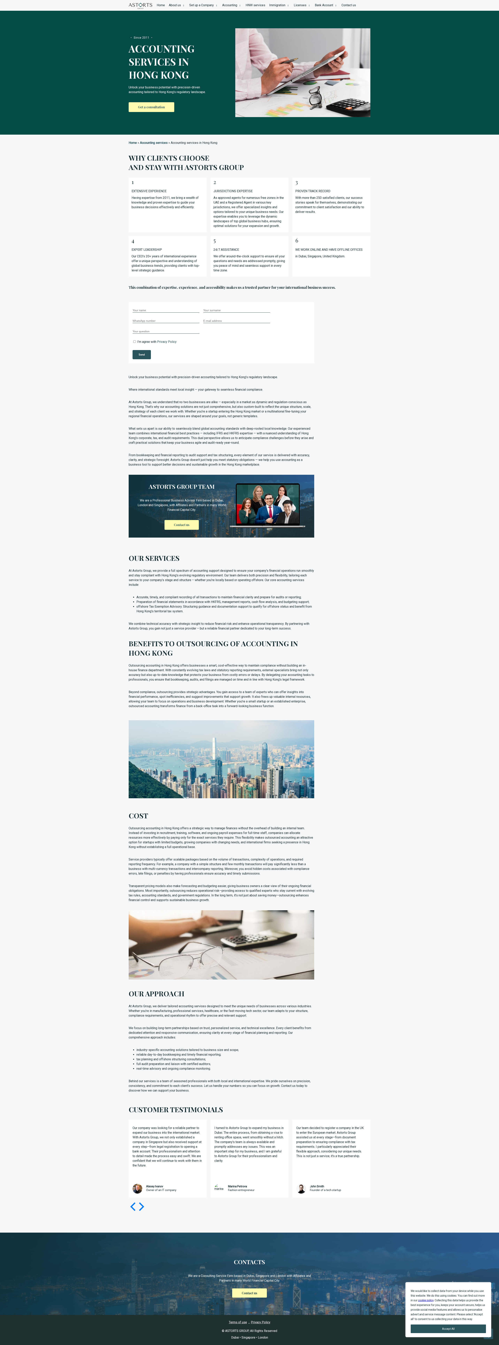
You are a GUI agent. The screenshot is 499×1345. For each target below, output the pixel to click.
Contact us (249, 1293)
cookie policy (426, 1300)
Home (133, 143)
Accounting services (154, 143)
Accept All (448, 1328)
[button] (140, 1206)
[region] (448, 1309)
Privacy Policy (167, 342)
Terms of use (238, 1322)
